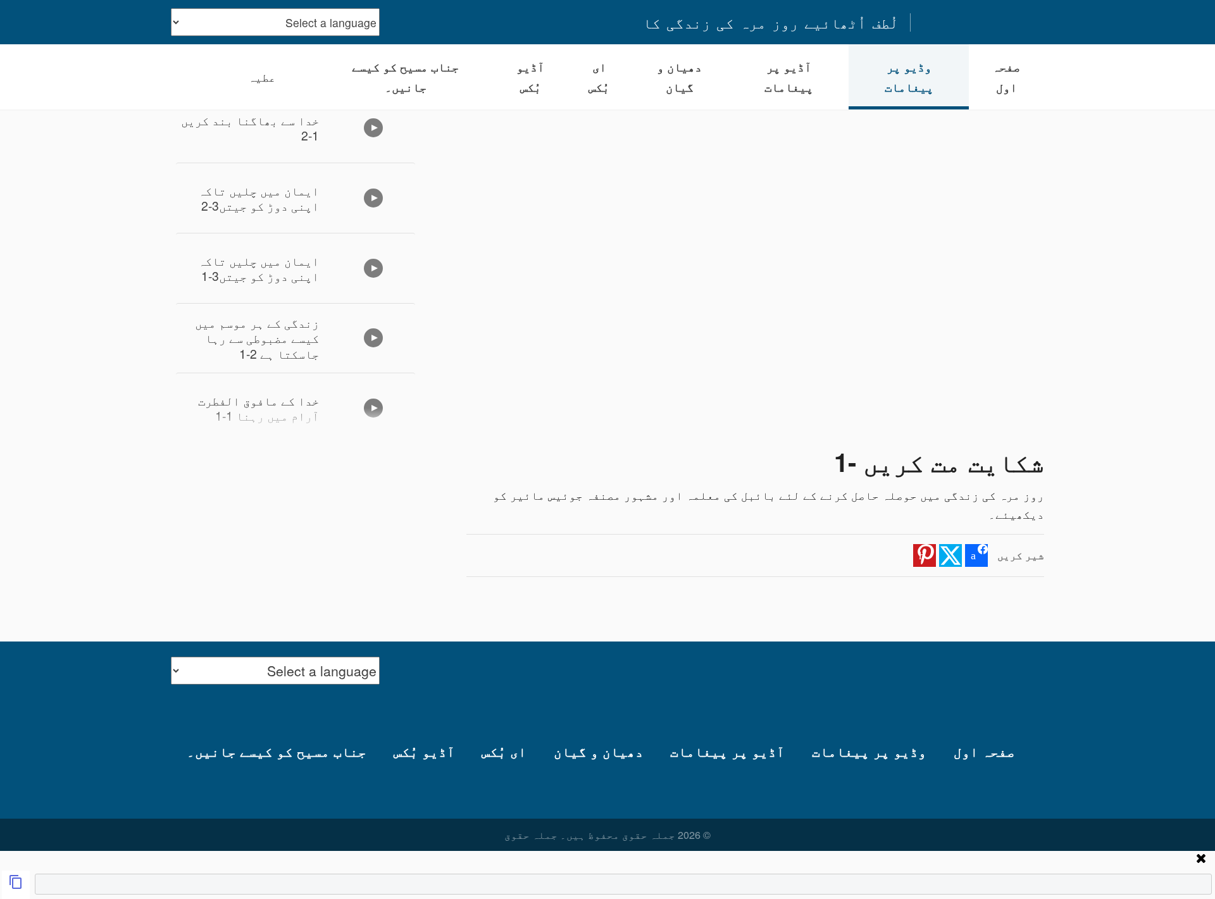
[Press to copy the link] (16, 885)
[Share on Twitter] (950, 555)
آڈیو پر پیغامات (788, 77)
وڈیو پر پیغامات (909, 77)
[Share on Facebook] (976, 555)
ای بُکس (599, 77)
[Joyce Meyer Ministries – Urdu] (982, 22)
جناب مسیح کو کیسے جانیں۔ (405, 77)
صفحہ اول (1006, 77)
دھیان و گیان (679, 77)
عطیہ (262, 77)
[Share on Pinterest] (924, 555)
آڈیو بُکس (530, 77)
